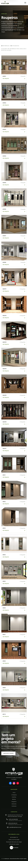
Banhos (14, 799)
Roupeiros (14, 801)
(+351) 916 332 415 (12, 823)
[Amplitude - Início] (7, 2)
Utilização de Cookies (14, 844)
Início (14, 792)
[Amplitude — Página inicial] (14, 771)
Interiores (14, 804)
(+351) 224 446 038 (13, 819)
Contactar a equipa (8, 753)
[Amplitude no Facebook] (10, 783)
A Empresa (14, 794)
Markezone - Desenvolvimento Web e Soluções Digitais (16, 858)
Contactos (14, 806)
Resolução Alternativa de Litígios (14, 842)
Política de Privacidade (14, 839)
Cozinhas (14, 797)
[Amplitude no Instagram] (14, 783)
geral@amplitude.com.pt (15, 827)
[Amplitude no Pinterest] (17, 783)
